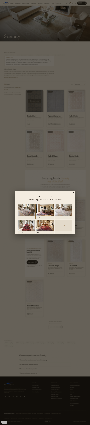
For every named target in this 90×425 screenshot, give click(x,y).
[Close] (73, 192)
